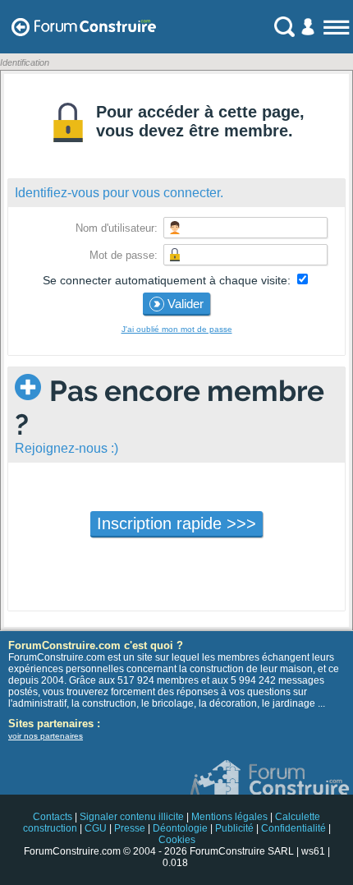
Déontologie (180, 828)
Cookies (176, 840)
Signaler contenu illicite (132, 817)
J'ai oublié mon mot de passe (176, 329)
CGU (96, 828)
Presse (129, 828)
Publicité (234, 828)
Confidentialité (293, 828)
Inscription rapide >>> (176, 523)
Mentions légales (229, 817)
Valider (184, 304)
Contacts (52, 817)
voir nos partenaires (45, 735)
